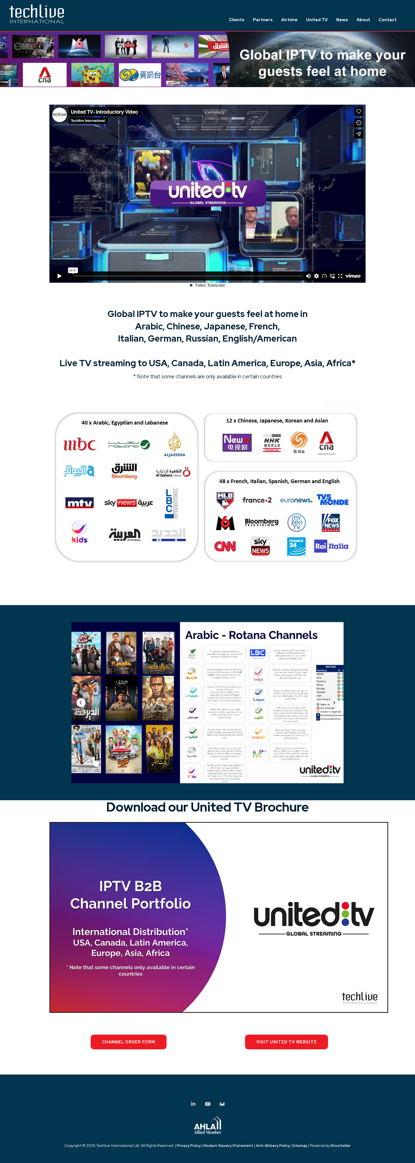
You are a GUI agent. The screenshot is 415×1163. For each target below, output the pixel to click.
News (342, 20)
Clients (236, 20)
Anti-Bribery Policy (273, 1145)
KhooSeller (340, 1145)
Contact (388, 20)
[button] (81, 703)
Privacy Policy (189, 1145)
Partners (263, 20)
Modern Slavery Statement (228, 1145)
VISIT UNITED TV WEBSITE (286, 1042)
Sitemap (299, 1145)
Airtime (289, 20)
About (363, 20)
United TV (317, 20)
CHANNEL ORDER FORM (128, 1042)
